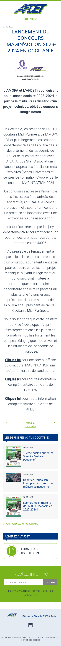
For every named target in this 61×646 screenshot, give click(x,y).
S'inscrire (50, 582)
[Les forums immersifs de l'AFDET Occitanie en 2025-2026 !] (13, 506)
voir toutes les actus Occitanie (21, 524)
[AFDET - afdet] (30, 9)
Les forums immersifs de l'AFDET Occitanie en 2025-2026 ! (37, 506)
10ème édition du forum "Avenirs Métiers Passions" (38, 456)
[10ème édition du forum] (13, 456)
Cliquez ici (13, 379)
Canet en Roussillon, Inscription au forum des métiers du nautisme (38, 483)
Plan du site (7, 638)
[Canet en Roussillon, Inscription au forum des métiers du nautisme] (13, 477)
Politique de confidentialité (45, 638)
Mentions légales (22, 638)
